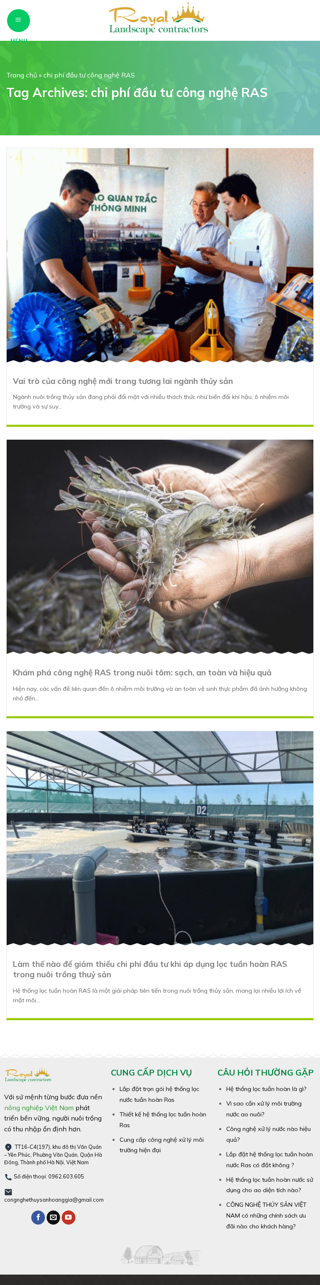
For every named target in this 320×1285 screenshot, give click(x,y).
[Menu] (18, 20)
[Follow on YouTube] (68, 1217)
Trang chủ (21, 75)
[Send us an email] (53, 1217)
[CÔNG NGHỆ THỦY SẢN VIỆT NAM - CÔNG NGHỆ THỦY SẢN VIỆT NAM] (160, 20)
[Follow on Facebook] (38, 1217)
